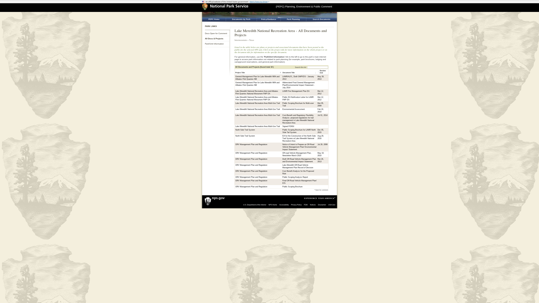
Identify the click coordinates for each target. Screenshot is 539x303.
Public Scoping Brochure (292, 187)
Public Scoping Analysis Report (295, 177)
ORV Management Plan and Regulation (251, 144)
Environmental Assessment (293, 109)
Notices (313, 205)
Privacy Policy (296, 205)
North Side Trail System (245, 130)
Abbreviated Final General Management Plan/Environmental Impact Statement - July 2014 (298, 85)
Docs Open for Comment (216, 33)
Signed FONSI (288, 126)
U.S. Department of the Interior (254, 205)
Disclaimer (322, 205)
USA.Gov (331, 205)
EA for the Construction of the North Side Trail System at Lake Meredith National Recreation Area (299, 138)
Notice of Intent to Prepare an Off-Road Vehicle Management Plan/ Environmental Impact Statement (299, 147)
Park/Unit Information (214, 44)
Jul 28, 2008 (322, 144)
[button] (280, 72)
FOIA (306, 205)
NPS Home (273, 205)
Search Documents (321, 19)
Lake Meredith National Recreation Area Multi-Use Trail (257, 103)
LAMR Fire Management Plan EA (296, 91)
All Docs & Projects (214, 38)
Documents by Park (241, 19)
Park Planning (293, 19)
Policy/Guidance (268, 19)
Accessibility (284, 205)
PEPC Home (214, 19)
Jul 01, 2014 (322, 115)
